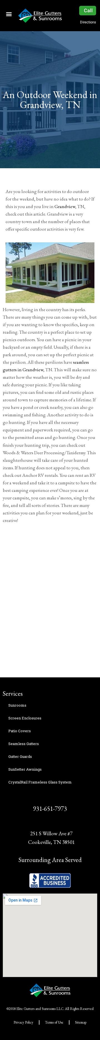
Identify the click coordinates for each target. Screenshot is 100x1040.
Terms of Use (54, 1022)
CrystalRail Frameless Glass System (40, 782)
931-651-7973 (50, 808)
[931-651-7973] (50, 797)
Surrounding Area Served (50, 860)
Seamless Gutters (23, 743)
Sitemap (80, 1022)
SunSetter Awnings (25, 769)
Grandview (64, 206)
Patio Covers (19, 730)
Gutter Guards (20, 756)
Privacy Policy (23, 1022)
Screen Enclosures (24, 718)
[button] (8, 13)
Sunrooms (17, 705)
